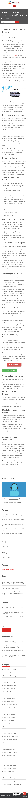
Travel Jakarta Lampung (8, 569)
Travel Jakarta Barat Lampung (10, 711)
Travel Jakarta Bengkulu (9, 717)
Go (17, 22)
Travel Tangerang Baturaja (9, 768)
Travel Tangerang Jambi (9, 771)
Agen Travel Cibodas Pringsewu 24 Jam (13, 460)
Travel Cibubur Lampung (9, 688)
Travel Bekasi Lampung (9, 672)
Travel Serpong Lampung (9, 765)
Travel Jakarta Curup (8, 720)
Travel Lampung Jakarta (9, 746)
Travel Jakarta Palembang (9, 733)
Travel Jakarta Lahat (8, 723)
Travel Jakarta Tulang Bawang (10, 736)
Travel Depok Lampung (9, 701)
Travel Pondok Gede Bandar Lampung (13, 533)
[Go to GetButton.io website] (24, 796)
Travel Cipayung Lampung (9, 698)
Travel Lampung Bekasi (9, 743)
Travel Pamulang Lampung (9, 762)
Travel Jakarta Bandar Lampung (11, 707)
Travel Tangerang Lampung (10, 774)
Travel (15, 55)
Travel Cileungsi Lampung (9, 695)
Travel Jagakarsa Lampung (10, 704)
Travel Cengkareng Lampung (10, 685)
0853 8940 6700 (13, 499)
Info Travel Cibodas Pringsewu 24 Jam (11, 462)
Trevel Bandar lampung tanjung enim (12, 784)
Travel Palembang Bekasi (9, 755)
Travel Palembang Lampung (10, 758)
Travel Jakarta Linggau (9, 730)
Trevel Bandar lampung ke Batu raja (12, 778)
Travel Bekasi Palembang (9, 676)
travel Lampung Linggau (9, 749)
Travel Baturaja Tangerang (9, 669)
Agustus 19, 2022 (8, 35)
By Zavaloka (13, 37)
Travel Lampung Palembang (10, 752)
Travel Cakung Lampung (9, 682)
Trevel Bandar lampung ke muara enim (12, 781)
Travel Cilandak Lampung (9, 692)
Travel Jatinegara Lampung (10, 739)
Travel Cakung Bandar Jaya (10, 679)
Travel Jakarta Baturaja (9, 714)
